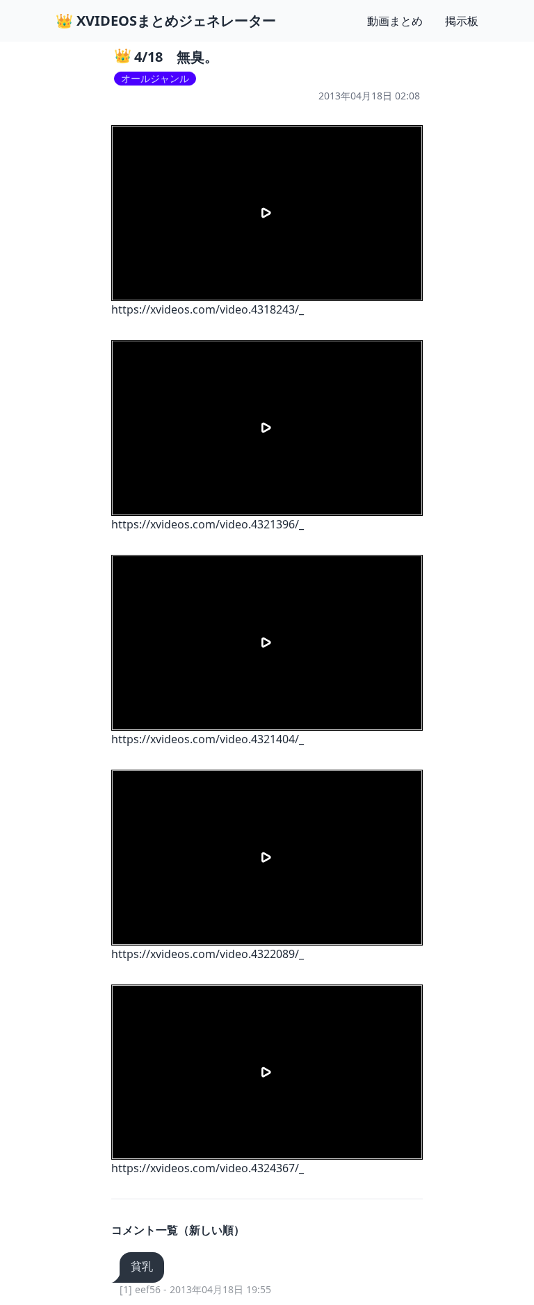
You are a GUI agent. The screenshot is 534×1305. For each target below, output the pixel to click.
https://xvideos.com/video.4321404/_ (207, 739)
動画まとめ (395, 21)
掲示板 (461, 21)
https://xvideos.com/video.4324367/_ (207, 1168)
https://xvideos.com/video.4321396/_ (207, 524)
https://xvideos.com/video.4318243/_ (207, 309)
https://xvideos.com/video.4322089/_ (207, 954)
